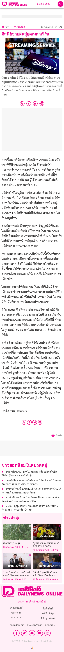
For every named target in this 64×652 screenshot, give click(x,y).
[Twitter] (34, 422)
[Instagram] (47, 633)
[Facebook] (29, 422)
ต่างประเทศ (19, 27)
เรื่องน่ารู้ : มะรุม (12, 543)
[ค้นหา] (60, 4)
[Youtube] (32, 633)
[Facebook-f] (16, 633)
